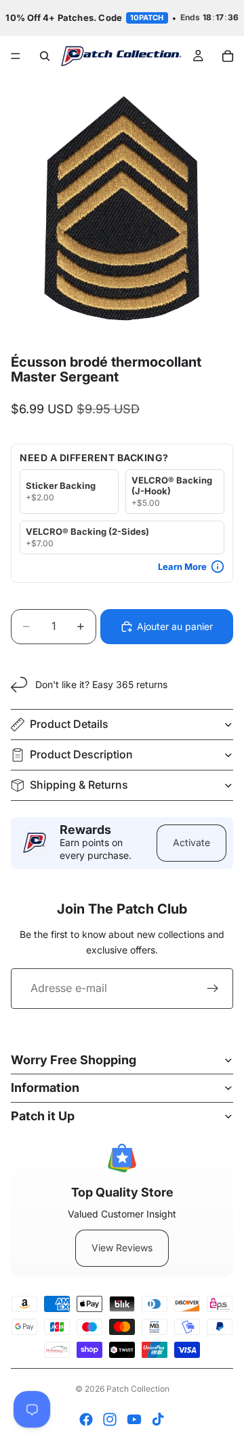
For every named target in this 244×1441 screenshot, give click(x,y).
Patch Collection (137, 1389)
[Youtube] (134, 1419)
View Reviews (122, 1247)
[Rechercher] (45, 56)
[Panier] (228, 56)
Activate (191, 842)
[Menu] (15, 56)
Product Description (81, 754)
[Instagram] (110, 1419)
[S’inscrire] (213, 988)
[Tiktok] (158, 1419)
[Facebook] (86, 1419)
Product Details (69, 724)
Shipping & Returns (79, 784)
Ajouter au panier (175, 626)
